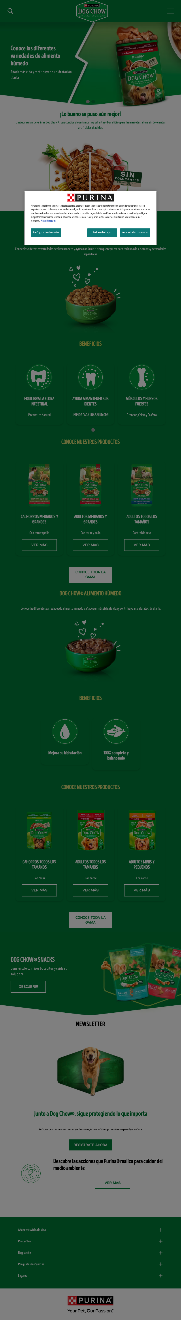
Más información (48, 220)
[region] (90, 218)
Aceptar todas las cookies (135, 232)
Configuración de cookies (46, 232)
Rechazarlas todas (102, 232)
